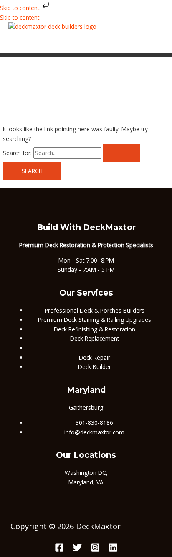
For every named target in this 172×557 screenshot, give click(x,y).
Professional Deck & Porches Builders (94, 310)
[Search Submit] (121, 153)
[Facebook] (59, 550)
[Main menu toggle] (35, 42)
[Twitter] (77, 550)
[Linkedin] (113, 550)
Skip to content (20, 8)
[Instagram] (95, 550)
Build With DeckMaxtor (86, 227)
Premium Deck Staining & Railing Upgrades (94, 320)
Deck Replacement (94, 338)
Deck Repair (94, 357)
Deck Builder (94, 367)
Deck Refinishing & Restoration (94, 329)
